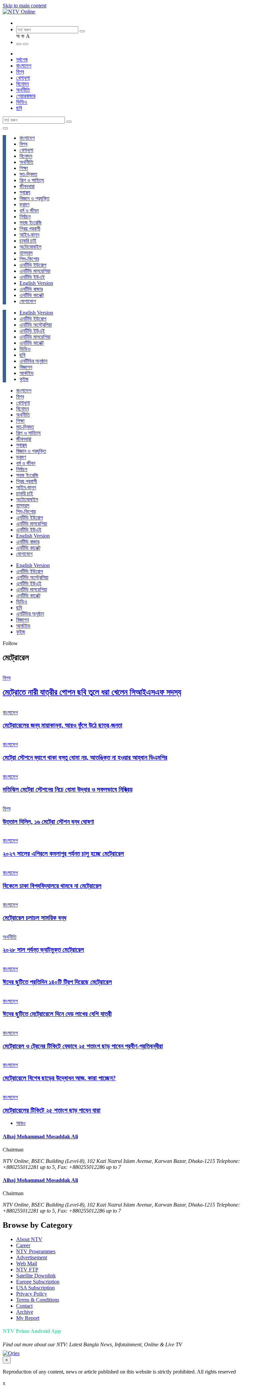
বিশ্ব (20, 72)
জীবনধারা (27, 186)
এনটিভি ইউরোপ (32, 265)
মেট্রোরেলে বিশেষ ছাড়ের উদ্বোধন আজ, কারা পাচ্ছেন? (59, 1078)
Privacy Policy (31, 1294)
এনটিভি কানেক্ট (31, 295)
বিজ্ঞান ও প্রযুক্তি (34, 198)
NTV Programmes (35, 1251)
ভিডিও (21, 102)
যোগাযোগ (27, 301)
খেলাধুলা (23, 78)
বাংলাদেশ (23, 66)
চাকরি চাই (27, 241)
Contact (24, 1306)
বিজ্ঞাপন (25, 367)
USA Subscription (35, 1288)
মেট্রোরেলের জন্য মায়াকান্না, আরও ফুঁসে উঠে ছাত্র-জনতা (62, 725)
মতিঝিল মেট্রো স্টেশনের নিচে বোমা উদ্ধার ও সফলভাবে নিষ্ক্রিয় (67, 789)
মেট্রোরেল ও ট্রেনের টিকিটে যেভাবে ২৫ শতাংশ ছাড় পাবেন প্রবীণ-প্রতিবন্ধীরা (83, 1046)
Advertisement (31, 1257)
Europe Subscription (37, 1282)
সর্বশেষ (22, 59)
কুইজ (24, 379)
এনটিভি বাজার (31, 289)
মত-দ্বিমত (28, 174)
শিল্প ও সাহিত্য (31, 180)
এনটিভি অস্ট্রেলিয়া (35, 325)
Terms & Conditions (37, 1300)
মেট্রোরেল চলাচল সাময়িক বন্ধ (34, 917)
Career (23, 1245)
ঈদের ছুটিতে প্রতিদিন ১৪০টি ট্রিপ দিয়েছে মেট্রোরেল (57, 981)
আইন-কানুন (29, 235)
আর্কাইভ (26, 373)
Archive (24, 1312)
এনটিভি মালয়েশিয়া (34, 271)
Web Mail (26, 1263)
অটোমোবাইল (30, 247)
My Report (27, 1318)
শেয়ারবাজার (25, 96)
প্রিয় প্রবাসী (29, 229)
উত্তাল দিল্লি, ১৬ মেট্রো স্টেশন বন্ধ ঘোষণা (48, 821)
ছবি (19, 108)
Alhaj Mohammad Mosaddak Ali (40, 1136)
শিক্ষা (23, 168)
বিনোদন (22, 84)
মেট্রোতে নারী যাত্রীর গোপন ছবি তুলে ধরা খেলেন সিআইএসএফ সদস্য (92, 692)
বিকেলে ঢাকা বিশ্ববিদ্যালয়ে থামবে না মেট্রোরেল (52, 885)
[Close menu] (5, 128)
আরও (21, 1123)
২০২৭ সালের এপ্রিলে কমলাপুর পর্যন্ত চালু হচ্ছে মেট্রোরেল (63, 853)
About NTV (29, 1239)
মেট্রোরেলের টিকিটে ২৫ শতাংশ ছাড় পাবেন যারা (51, 1110)
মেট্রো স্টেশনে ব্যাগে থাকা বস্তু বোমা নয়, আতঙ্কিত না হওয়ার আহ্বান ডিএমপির (85, 757)
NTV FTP (27, 1269)
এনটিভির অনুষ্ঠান (33, 361)
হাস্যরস (26, 253)
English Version (36, 283)
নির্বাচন (25, 216)
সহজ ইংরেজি (30, 222)
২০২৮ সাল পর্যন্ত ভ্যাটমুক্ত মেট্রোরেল (43, 949)
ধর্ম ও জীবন (29, 210)
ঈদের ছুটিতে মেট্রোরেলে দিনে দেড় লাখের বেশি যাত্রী (57, 1013)
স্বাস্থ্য (24, 192)
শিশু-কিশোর (29, 259)
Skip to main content (24, 5)
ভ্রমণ (24, 204)
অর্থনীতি (23, 90)
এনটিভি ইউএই (32, 277)
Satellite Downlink (36, 1275)
